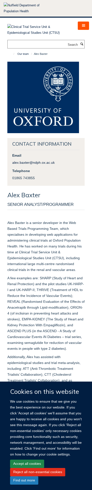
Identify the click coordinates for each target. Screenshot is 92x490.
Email (16, 155)
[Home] (11, 54)
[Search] (81, 44)
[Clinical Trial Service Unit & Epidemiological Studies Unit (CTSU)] (38, 28)
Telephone (21, 171)
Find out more (24, 480)
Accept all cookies (27, 464)
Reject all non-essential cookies (37, 472)
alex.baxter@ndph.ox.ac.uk (33, 162)
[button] (83, 26)
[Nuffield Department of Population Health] (28, 8)
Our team (23, 53)
